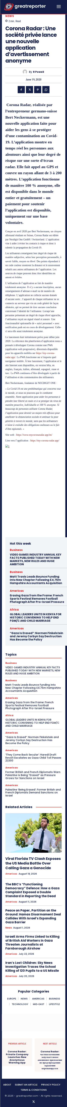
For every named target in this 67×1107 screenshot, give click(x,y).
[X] (29, 89)
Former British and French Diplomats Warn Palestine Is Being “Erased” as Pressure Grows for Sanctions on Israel (32, 775)
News (9, 16)
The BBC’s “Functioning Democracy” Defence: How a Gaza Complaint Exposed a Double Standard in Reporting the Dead (32, 890)
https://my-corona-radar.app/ (44, 440)
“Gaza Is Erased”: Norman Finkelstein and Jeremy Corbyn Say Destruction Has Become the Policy (36, 636)
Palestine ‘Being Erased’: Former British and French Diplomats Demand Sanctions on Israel (33, 792)
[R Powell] (26, 72)
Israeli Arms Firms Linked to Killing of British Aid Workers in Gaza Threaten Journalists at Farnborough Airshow (32, 942)
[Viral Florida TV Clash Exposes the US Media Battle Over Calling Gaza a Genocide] (33, 833)
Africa (14, 609)
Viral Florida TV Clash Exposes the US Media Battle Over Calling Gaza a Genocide (33, 863)
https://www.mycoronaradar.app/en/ (34, 435)
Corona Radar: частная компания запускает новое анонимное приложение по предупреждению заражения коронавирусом (50, 1060)
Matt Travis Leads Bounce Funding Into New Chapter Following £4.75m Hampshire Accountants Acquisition (36, 580)
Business (16, 550)
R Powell (38, 71)
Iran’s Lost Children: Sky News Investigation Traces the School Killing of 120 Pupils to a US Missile (32, 967)
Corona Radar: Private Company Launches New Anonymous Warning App (17, 1057)
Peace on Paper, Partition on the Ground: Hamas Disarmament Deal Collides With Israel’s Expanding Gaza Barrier (33, 916)
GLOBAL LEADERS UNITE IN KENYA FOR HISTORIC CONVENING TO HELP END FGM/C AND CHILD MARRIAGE (35, 617)
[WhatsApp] (45, 89)
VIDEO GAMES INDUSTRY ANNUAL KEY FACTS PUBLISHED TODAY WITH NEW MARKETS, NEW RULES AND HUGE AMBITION (35, 559)
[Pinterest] (37, 89)
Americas (17, 590)
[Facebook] (21, 89)
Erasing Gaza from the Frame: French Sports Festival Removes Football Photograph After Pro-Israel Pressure (37, 599)
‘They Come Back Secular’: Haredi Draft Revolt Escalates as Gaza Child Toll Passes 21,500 (33, 758)
